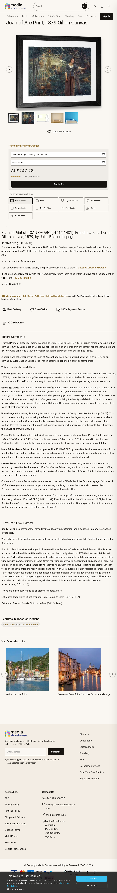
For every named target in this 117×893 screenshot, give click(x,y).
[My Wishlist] (94, 6)
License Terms (12, 829)
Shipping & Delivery (15, 817)
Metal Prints (11, 836)
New (80, 16)
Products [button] (91, 16)
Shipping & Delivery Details (91, 267)
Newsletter (10, 842)
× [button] (114, 875)
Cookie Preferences (15, 848)
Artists (12, 624)
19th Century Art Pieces (33, 296)
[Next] (108, 69)
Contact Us (48, 792)
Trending (69, 16)
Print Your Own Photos (92, 772)
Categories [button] (12, 16)
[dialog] (58, 882)
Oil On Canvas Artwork (11, 296)
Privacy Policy (12, 804)
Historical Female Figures (57, 296)
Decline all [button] (91, 885)
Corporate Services (90, 765)
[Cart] (102, 6)
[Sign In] (109, 6)
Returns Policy (12, 810)
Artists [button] (25, 16)
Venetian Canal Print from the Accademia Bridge (84, 694)
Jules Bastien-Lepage (29, 624)
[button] (40, 889)
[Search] (84, 6)
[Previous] (9, 69)
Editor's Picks (54, 16)
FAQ (7, 798)
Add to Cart (59, 184)
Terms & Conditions (15, 823)
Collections (38, 16)
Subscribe (55, 751)
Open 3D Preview (61, 131)
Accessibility (11, 792)
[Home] (18, 6)
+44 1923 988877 (55, 798)
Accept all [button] (91, 879)
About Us (84, 734)
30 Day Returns (23, 277)
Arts (6, 624)
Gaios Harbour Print (16, 694)
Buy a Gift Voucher (90, 778)
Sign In (106, 16)
